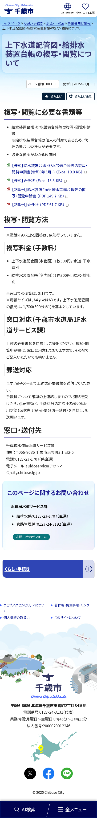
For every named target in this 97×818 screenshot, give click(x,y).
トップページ (11, 23)
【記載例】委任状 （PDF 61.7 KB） (38, 204)
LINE (67, 773)
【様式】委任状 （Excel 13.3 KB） (37, 180)
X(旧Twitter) (30, 773)
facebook (48, 773)
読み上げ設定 (83, 96)
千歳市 (18, 8)
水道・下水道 (55, 23)
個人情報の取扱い (16, 617)
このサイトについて (67, 617)
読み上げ (56, 96)
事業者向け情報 (79, 23)
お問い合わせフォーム (31, 536)
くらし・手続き (33, 23)
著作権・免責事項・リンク (71, 605)
